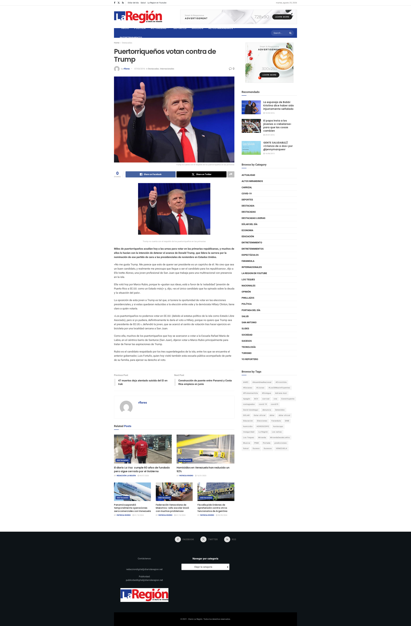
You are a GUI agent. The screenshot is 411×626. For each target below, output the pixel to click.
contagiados (249, 404)
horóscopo (278, 426)
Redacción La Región (126, 475)
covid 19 (263, 404)
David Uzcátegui (250, 410)
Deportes (247, 199)
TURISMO (247, 353)
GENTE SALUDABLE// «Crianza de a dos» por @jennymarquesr (278, 146)
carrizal (266, 398)
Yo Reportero (250, 359)
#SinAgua (266, 393)
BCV (256, 398)
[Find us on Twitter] (119, 3)
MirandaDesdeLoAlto (280, 437)
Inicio (125, 28)
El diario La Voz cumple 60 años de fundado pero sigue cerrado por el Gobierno (142, 469)
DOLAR (246, 415)
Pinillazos (248, 298)
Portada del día (251, 310)
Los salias (277, 432)
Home (116, 42)
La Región (263, 432)
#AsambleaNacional (262, 382)
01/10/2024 (139, 515)
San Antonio (249, 322)
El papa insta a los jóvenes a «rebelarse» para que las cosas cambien (277, 125)
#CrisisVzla (281, 382)
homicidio (248, 426)
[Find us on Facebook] (114, 3)
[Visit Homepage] (138, 17)
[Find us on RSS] (123, 3)
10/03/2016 (270, 113)
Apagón (246, 398)
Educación (248, 236)
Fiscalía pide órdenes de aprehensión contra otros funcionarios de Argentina (212, 508)
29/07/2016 (270, 135)
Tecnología (249, 347)
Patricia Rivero (186, 475)
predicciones (281, 443)
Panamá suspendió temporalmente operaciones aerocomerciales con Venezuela (132, 508)
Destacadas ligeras (253, 218)
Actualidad (248, 175)
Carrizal (247, 187)
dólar (272, 415)
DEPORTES (180, 28)
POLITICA (140, 28)
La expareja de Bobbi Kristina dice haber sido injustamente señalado (278, 105)
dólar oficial (284, 415)
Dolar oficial (260, 415)
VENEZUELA (281, 448)
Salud (143, 2)
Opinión (246, 291)
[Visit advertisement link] (238, 17)
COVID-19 (247, 193)
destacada (248, 205)
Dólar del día (133, 2)
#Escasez (247, 387)
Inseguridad (248, 432)
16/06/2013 (270, 153)
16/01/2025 (201, 475)
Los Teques (248, 279)
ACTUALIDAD (158, 28)
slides (245, 328)
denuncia (266, 410)
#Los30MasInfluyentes (279, 387)
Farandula (248, 261)
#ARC (245, 382)
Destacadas (127, 42)
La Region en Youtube (157, 2)
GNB (287, 420)
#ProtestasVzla (250, 393)
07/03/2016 (139, 68)
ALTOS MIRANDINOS (220, 28)
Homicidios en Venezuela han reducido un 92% (203, 469)
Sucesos (247, 341)
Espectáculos (250, 255)
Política (247, 304)
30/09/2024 (222, 515)
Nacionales (248, 285)
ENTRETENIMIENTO (131, 37)
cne (275, 398)
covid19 (274, 404)
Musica (246, 443)
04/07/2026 (144, 475)
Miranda (262, 437)
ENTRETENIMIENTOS (253, 249)
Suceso (256, 448)
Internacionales (167, 68)
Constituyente (287, 398)
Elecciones (262, 420)
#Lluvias (260, 387)
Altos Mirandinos (252, 181)
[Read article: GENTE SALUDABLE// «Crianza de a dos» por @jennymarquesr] (251, 148)
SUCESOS (197, 28)
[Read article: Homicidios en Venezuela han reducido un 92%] (205, 449)
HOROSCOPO (263, 426)
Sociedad (247, 335)
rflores (126, 68)
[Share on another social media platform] (230, 174)
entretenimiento (252, 242)
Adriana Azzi (281, 393)
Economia (247, 230)
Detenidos (280, 410)
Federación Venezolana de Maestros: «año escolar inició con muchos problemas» (172, 508)
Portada (266, 443)
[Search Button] (291, 33)
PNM (256, 443)
